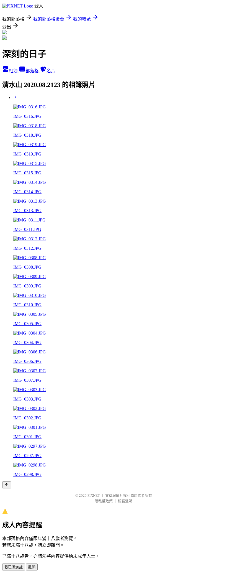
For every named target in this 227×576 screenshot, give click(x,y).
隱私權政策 (104, 501)
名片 (51, 70)
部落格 (32, 70)
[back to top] (6, 484)
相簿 (14, 70)
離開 (31, 567)
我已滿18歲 (13, 567)
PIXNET (93, 495)
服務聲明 (125, 501)
